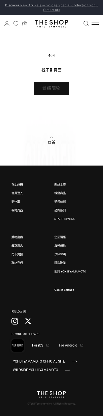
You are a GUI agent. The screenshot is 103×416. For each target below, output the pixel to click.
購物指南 (17, 237)
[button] (95, 24)
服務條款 (60, 245)
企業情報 (60, 237)
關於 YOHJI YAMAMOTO (70, 271)
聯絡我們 (17, 262)
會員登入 (17, 193)
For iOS (38, 345)
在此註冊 (17, 184)
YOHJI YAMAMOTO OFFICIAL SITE (39, 361)
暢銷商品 (60, 193)
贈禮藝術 (60, 201)
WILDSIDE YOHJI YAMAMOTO (35, 370)
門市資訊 (17, 254)
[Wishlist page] (15, 23)
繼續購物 (51, 88)
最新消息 (17, 245)
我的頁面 (17, 210)
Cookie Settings (64, 289)
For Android (68, 345)
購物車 (15, 201)
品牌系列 (60, 210)
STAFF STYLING (64, 218)
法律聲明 (60, 254)
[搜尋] (86, 23)
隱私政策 (60, 262)
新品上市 (60, 184)
